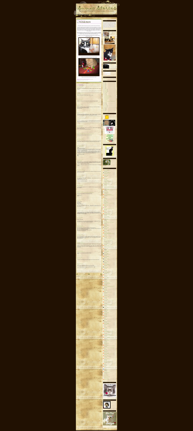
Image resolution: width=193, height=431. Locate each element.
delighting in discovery (106, 225)
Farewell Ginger (106, 275)
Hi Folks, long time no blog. (107, 283)
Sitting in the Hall (106, 267)
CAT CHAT (105, 185)
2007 (104, 110)
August (105, 92)
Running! (105, 364)
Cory (77, 119)
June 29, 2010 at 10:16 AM (80, 125)
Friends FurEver (106, 175)
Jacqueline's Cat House (107, 213)
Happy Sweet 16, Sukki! (107, 214)
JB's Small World (106, 256)
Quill (104, 269)
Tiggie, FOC (105, 371)
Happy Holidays (106, 228)
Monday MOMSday (106, 178)
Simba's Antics (106, 248)
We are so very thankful (107, 326)
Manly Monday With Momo (107, 170)
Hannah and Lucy (79, 126)
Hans (104, 320)
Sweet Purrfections (106, 216)
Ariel (77, 264)
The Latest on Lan (106, 219)
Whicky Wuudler (106, 331)
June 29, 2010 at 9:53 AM (80, 112)
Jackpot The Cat (106, 358)
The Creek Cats (106, 299)
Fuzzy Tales (105, 221)
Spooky (105, 363)
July (105, 93)
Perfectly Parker (106, 253)
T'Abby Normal (106, 307)
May (105, 102)
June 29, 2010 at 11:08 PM (80, 199)
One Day (105, 205)
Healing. (105, 259)
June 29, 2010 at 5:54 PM (80, 159)
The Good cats (106, 261)
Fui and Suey (106, 328)
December (106, 89)
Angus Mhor (105, 285)
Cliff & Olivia (105, 374)
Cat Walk (105, 305)
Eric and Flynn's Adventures (108, 194)
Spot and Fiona (106, 375)
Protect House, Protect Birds (107, 243)
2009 (104, 108)
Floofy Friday (105, 270)
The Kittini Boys (106, 277)
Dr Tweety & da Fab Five (107, 334)
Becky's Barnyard (79, 185)
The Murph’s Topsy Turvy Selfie (107, 181)
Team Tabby (78, 235)
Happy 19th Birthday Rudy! (107, 254)
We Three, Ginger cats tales (107, 304)
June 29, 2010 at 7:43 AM (80, 86)
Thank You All (105, 310)
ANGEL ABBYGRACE (79, 146)
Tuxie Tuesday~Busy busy (85, 22)
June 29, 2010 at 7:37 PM (80, 169)
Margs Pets (105, 342)
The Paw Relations (106, 323)
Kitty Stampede (106, 355)
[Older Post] (101, 274)
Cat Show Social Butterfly (107, 173)
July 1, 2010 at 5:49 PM (79, 217)
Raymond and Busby (79, 139)
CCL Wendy (78, 218)
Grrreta (105, 291)
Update (105, 200)
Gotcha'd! (105, 329)
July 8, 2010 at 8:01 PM (79, 257)
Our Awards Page (105, 78)
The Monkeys (78, 87)
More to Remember (106, 251)
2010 (104, 88)
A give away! (105, 289)
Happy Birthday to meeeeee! (107, 321)
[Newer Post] (76, 274)
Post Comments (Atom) (83, 276)
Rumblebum (105, 288)
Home (104, 211)
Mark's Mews (105, 199)
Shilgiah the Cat (79, 160)
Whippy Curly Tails (106, 245)
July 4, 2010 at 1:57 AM (79, 234)
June (105, 94)
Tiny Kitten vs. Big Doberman (107, 356)
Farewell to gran (106, 318)
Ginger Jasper (106, 191)
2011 (104, 87)
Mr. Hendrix (105, 315)
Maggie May (105, 350)
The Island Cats (106, 180)
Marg (77, 105)
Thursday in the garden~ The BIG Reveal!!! (109, 101)
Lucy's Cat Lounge (106, 230)
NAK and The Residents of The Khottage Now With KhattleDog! (84, 192)
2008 (104, 109)
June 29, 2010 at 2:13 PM (80, 145)
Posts (105, 72)
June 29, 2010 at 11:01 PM (80, 191)
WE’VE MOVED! (106, 369)
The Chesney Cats (106, 312)
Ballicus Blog (106, 202)
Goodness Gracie (106, 227)
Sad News (105, 262)
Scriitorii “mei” (105, 297)
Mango (105, 348)
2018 (104, 82)
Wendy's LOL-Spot (106, 379)
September (106, 91)
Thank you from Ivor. (106, 192)
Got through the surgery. (107, 372)
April (105, 103)
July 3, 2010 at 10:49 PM (80, 225)
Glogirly (105, 207)
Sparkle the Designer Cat (107, 172)
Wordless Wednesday (106, 340)
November (106, 90)
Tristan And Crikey (106, 296)
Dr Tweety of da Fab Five (80, 226)
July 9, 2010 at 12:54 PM (80, 263)
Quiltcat (105, 366)
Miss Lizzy (78, 258)
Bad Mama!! (105, 313)
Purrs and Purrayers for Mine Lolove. (108, 361)
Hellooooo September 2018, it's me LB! (108, 246)
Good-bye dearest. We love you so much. (109, 335)
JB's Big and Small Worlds (80, 251)
